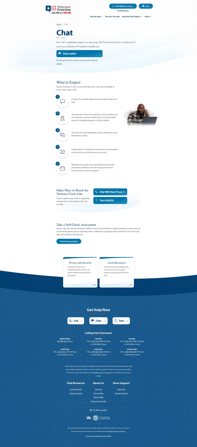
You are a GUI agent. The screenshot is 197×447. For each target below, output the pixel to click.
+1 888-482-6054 (96, 352)
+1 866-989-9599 (129, 352)
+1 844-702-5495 (129, 341)
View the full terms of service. (116, 431)
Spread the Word (121, 393)
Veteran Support (75, 393)
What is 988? (98, 397)
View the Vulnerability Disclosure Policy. (98, 436)
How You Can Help (112, 16)
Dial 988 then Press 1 (124, 6)
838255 (126, 10)
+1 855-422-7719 (62, 352)
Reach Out (121, 389)
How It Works (98, 393)
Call (76, 320)
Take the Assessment (69, 241)
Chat (147, 6)
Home (58, 24)
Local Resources (76, 389)
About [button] (147, 16)
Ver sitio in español (100, 410)
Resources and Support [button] (131, 16)
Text (107, 200)
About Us (98, 389)
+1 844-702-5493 (96, 341)
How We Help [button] (95, 16)
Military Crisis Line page (102, 373)
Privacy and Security (98, 401)
